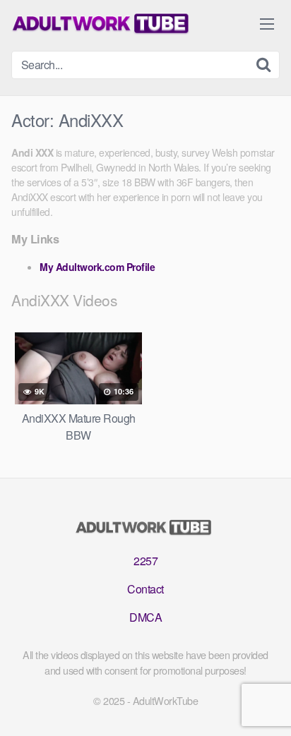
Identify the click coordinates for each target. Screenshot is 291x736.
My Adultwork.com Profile (97, 267)
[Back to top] (266, 705)
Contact (145, 589)
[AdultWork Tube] (103, 23)
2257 (145, 561)
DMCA (145, 617)
